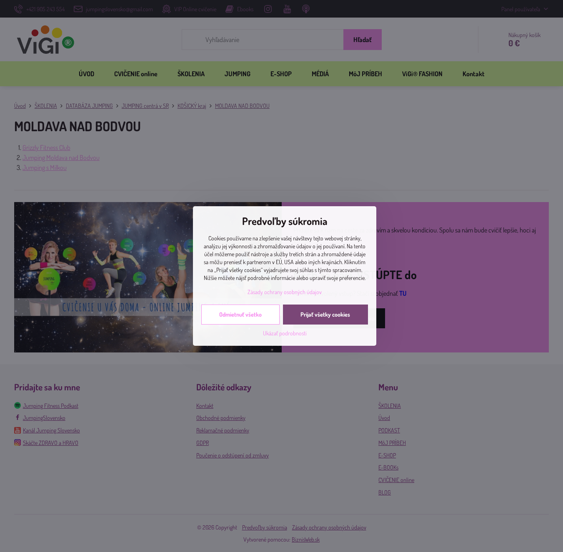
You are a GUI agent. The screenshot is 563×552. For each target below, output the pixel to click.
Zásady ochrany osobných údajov (285, 291)
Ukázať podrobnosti (285, 333)
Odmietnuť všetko (240, 314)
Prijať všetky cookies (325, 314)
